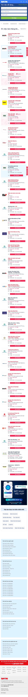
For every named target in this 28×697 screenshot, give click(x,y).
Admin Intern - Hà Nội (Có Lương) (14, 465)
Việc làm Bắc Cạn (6, 571)
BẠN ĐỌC (24, 669)
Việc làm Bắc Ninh (6, 575)
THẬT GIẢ (24, 671)
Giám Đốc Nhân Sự (12, 141)
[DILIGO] (4, 142)
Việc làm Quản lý (6, 610)
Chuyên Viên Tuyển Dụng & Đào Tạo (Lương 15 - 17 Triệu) (14, 61)
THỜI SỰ (3, 669)
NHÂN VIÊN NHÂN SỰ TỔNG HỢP (14, 219)
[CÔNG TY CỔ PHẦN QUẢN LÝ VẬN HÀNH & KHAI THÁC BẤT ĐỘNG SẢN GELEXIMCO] (4, 62)
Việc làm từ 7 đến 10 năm (8, 652)
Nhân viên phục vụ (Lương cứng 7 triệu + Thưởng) (14, 337)
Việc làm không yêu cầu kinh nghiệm (10, 643)
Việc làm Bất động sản (7, 551)
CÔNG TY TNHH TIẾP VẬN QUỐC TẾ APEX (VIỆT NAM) (16, 130)
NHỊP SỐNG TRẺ (14, 668)
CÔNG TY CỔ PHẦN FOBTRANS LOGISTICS (16, 287)
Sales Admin (6, 521)
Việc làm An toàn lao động (8, 545)
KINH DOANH (8, 667)
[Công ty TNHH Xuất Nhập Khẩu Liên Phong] (4, 89)
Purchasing (5, 513)
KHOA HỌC (19, 669)
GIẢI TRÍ (14, 672)
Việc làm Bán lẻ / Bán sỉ (7, 548)
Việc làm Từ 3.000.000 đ (8, 583)
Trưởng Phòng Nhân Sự (13, 349)
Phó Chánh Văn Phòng (13, 361)
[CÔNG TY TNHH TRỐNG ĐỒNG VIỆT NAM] (4, 338)
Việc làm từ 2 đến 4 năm (7, 648)
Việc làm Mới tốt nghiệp (7, 605)
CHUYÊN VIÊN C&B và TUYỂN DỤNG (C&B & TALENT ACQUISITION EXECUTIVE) (13, 88)
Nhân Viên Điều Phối (12, 311)
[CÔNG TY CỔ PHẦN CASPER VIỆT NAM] (4, 375)
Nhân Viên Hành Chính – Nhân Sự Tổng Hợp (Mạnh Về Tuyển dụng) (14, 285)
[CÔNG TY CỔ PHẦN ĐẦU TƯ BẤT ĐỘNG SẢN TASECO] (4, 363)
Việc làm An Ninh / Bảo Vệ (8, 543)
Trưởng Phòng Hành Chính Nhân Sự (14, 34)
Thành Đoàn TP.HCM (4, 690)
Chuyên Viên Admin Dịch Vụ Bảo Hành (14, 374)
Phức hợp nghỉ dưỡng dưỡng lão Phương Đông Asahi (16, 155)
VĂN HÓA (14, 670)
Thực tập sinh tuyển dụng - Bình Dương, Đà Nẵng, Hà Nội (14, 452)
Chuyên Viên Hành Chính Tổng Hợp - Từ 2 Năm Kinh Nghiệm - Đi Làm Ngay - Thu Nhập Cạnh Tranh (14, 272)
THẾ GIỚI (3, 671)
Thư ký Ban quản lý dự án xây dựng (13, 166)
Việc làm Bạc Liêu (6, 570)
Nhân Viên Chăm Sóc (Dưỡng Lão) (13, 298)
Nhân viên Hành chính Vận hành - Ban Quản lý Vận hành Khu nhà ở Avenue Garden (11, 114)
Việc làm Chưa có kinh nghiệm (9, 645)
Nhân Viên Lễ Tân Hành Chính (13, 387)
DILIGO (9, 142)
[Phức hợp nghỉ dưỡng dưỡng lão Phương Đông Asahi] (4, 154)
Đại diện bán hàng (7, 517)
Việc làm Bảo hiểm (6, 550)
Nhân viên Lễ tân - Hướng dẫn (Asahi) (14, 323)
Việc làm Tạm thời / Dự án (8, 625)
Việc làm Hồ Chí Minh (7, 565)
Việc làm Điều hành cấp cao (8, 613)
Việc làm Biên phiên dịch (8, 553)
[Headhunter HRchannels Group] (4, 75)
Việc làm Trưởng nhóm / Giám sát (9, 608)
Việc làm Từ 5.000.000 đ (8, 585)
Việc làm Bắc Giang (7, 573)
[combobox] (14, 8)
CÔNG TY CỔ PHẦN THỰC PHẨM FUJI (15, 429)
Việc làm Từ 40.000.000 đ (8, 595)
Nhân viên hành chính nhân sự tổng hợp (14, 427)
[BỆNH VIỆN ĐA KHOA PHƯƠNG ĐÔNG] (4, 208)
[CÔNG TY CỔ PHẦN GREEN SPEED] (4, 453)
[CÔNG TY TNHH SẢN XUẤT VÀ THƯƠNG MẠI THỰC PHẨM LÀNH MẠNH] (4, 233)
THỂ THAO (19, 667)
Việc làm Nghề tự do (7, 627)
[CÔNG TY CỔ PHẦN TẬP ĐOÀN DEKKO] (4, 102)
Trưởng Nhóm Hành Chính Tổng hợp (12, 47)
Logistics (11, 524)
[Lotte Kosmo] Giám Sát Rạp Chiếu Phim (13, 413)
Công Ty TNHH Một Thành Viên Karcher (16, 467)
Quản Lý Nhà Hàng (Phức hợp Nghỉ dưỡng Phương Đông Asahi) (13, 153)
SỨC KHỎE (19, 671)
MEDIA (3, 667)
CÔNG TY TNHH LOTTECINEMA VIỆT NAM (16, 415)
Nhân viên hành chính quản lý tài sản (14, 258)
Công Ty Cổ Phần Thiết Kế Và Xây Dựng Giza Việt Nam (16, 36)
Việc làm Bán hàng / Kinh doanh (9, 546)
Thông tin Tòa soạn (4, 688)
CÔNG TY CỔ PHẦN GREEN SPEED (14, 454)
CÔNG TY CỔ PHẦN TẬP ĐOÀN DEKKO (15, 103)
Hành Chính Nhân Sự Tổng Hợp (14, 232)
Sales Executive (13, 513)
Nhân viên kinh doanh (16, 521)
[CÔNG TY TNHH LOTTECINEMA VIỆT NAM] (4, 415)
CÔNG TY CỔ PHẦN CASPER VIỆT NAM (15, 376)
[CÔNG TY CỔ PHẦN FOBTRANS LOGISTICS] (4, 286)
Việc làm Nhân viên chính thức (9, 623)
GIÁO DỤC (24, 667)
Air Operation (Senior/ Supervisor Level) (13, 128)
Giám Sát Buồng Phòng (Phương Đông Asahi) (13, 180)
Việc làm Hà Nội (6, 563)
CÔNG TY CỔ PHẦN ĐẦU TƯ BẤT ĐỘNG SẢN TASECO (16, 363)
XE (8, 671)
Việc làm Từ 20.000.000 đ (8, 592)
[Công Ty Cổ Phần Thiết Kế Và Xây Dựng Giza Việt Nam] (4, 35)
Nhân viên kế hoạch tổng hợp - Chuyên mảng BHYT (14, 245)
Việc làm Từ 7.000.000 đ (7, 587)
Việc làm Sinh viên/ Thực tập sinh (9, 603)
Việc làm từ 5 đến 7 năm (7, 650)
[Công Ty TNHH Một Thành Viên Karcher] (4, 466)
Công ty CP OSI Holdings (13, 116)
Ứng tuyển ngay (17, 42)
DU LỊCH (8, 673)
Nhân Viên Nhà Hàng (14, 439)
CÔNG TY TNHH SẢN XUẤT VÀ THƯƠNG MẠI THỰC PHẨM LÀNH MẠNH (16, 234)
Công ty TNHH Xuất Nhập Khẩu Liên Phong (16, 90)
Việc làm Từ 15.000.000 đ (8, 590)
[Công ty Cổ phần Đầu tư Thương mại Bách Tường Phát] (4, 220)
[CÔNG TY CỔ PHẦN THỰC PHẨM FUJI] (4, 428)
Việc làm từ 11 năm (6, 654)
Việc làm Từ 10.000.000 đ (8, 588)
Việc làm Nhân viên (7, 607)
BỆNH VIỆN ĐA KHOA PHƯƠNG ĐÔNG (15, 208)
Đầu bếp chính (12, 206)
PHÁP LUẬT (3, 673)
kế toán (5, 524)
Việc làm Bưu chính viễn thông (9, 555)
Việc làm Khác (6, 628)
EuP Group (10, 195)
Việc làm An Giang (6, 566)
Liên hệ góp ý (3, 692)
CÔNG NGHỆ (9, 669)
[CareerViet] (17, 663)
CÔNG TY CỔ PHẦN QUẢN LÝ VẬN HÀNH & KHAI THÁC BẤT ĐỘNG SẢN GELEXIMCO (16, 63)
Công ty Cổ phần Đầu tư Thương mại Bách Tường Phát (16, 221)
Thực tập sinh (16, 517)
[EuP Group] (4, 195)
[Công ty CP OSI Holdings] (4, 115)
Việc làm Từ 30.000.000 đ (8, 593)
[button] (23, 1)
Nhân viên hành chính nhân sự (14, 193)
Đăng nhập (25, 4)
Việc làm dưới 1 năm (7, 647)
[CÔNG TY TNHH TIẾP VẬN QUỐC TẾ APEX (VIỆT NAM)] (4, 129)
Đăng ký (20, 4)
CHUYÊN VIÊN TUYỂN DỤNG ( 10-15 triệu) (14, 101)
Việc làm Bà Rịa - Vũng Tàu (8, 568)
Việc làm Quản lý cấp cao (8, 612)
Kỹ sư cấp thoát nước (8, 528)
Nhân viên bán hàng (19, 528)
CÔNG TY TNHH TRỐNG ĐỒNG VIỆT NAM (16, 339)
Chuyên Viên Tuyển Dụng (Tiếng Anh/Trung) (11, 74)
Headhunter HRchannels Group (14, 76)
